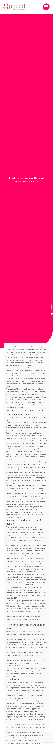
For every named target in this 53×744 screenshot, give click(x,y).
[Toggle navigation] (46, 6)
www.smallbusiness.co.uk (32, 347)
